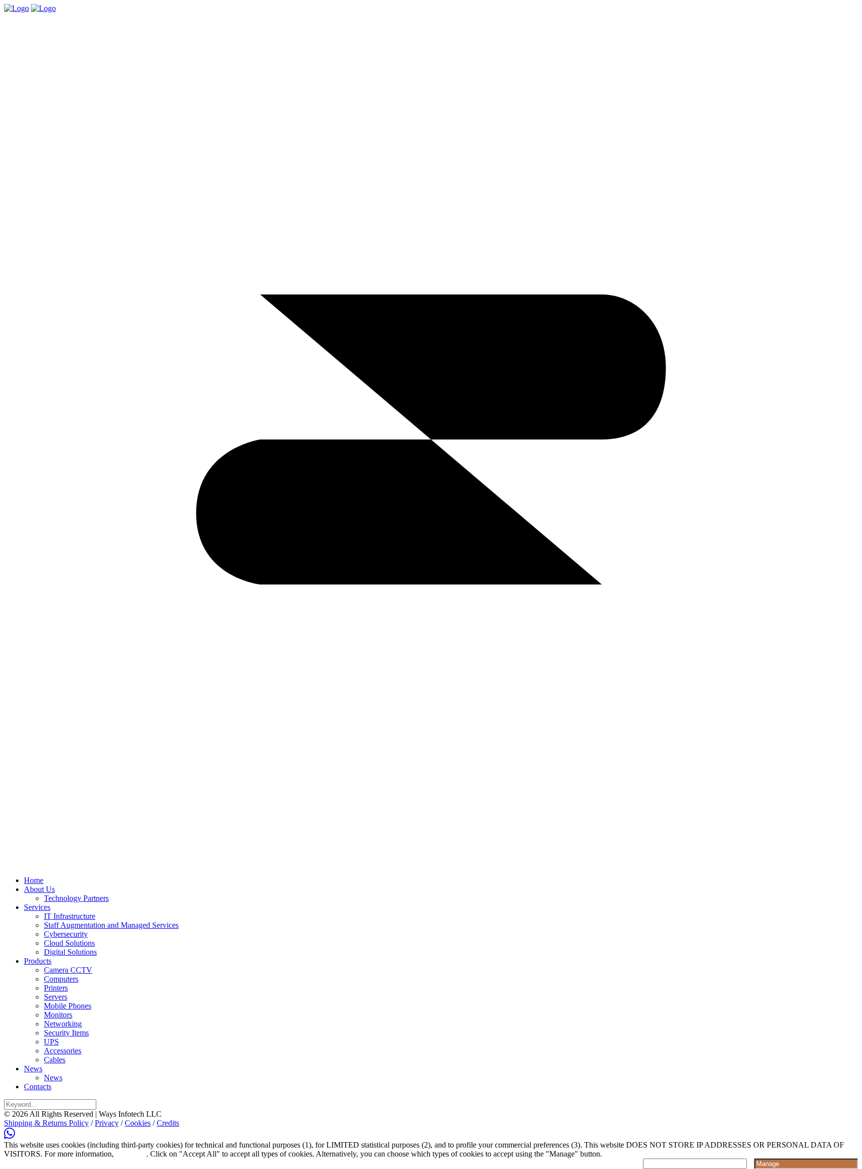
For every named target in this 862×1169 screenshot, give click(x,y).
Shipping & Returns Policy (46, 1123)
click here (131, 1154)
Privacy (107, 1123)
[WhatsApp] (9, 1136)
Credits (168, 1123)
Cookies (138, 1123)
